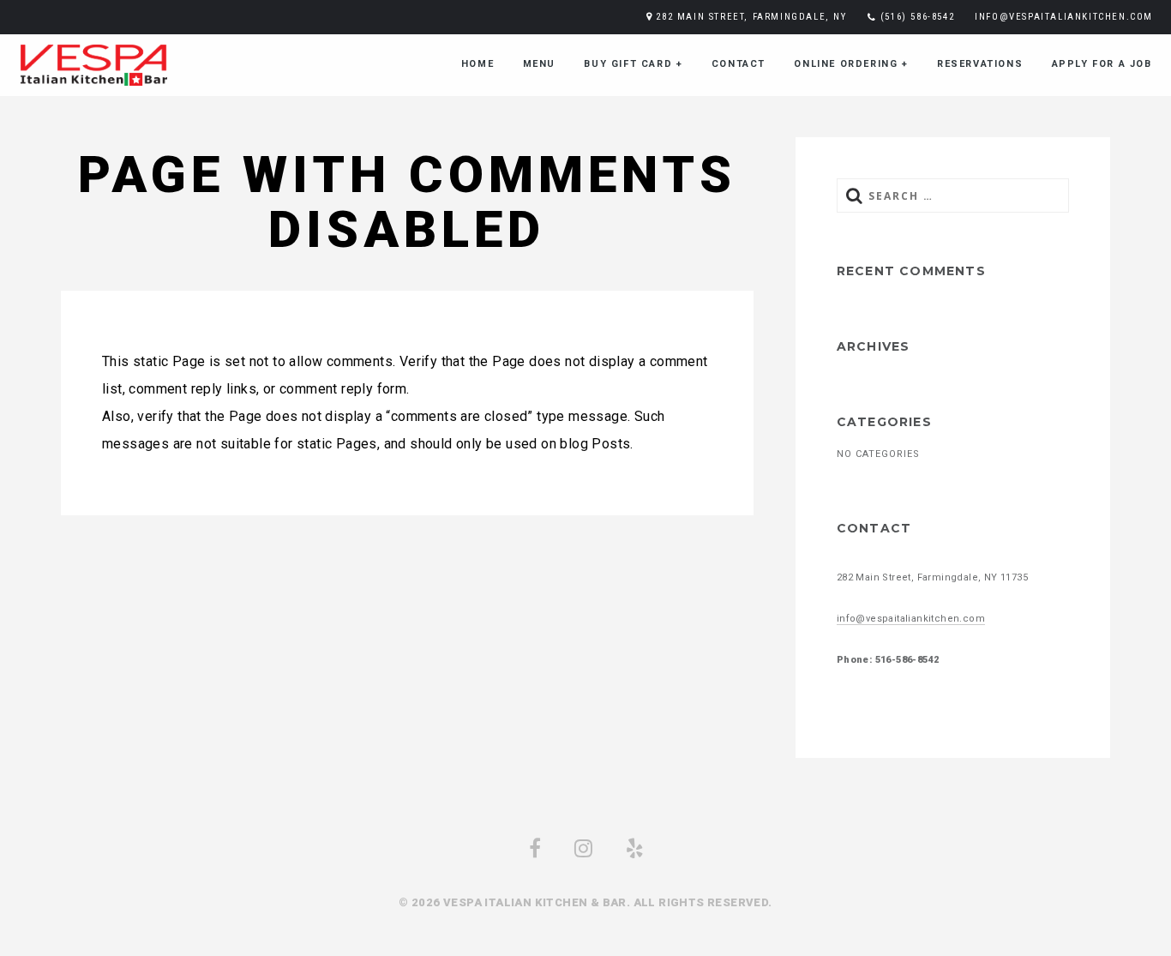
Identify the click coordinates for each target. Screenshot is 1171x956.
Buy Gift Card (633, 63)
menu (539, 63)
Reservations (980, 63)
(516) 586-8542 (917, 16)
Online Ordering (851, 63)
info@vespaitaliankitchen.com (1064, 16)
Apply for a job (1102, 63)
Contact (739, 63)
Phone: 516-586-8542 (888, 659)
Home (477, 63)
